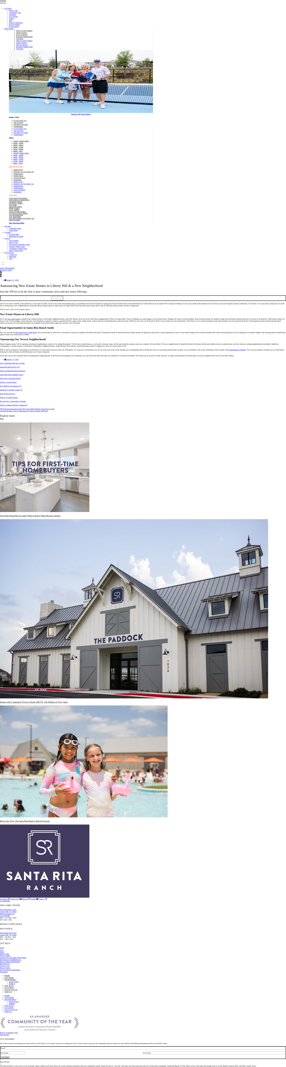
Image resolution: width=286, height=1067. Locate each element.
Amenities (12, 15)
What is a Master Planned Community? (14, 405)
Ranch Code (13, 11)
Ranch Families (14, 25)
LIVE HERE (9, 978)
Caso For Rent (19, 178)
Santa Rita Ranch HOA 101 (10, 367)
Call (1, 950)
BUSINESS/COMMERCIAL (10, 960)
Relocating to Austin (16, 236)
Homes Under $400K (21, 141)
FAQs (2, 948)
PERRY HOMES (14, 208)
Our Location (13, 240)
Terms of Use (4, 966)
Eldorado (17, 180)
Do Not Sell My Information (10, 970)
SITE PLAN (9, 986)
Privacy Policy (5, 968)
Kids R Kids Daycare (7, 394)
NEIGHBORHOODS (16, 167)
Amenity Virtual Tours (17, 246)
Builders (12, 984)
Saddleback (18, 174)
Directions (12, 257)
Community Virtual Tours (18, 249)
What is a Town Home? (8, 382)
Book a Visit (13, 242)
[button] (143, 272)
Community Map (15, 228)
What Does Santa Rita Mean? (10, 378)
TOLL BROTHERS (15, 217)
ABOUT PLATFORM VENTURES (13, 958)
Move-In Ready (22, 35)
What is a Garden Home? (9, 398)
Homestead (18, 170)
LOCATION (9, 988)
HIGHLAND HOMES (15, 207)
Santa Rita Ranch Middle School (11, 375)
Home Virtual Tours (16, 251)
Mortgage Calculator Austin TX (11, 390)
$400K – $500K (18, 143)
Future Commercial (16, 23)
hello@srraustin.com (7, 914)
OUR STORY (5, 956)
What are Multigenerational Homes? (12, 371)
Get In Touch (9, 253)
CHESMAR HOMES (15, 202)
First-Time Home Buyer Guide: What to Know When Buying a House (30, 516)
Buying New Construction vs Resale (13, 401)
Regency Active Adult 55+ (23, 172)
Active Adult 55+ (20, 121)
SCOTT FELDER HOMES (17, 212)
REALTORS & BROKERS (10, 962)
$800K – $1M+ (18, 151)
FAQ (11, 259)
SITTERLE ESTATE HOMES (18, 213)
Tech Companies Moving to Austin (12, 363)
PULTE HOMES (14, 210)
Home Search (21, 33)
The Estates (18, 123)
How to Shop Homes (24, 31)
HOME (7, 976)
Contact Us (13, 255)
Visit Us (7, 238)
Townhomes (18, 127)
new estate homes (14, 319)
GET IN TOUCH (10, 990)
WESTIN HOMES (14, 220)
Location (7, 232)
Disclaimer (4, 972)
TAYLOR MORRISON (16, 215)
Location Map (14, 234)
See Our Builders (16, 223)
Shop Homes (9, 29)
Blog (10, 21)
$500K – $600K (18, 145)
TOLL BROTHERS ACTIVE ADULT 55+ (22, 218)
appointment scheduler (238, 350)
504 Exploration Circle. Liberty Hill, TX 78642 (8, 911)
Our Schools (13, 17)
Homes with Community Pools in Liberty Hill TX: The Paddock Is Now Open (34, 702)
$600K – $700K (18, 147)
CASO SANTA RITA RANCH (18, 198)
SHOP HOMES (10, 980)
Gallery (11, 19)
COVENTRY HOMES (16, 203)
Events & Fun (14, 27)
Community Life (15, 13)
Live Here (8, 9)
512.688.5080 (5, 916)
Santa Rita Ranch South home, (26, 332)
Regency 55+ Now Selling (81, 114)
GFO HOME (13, 205)
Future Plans (13, 230)
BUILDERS (13, 195)
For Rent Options (20, 125)
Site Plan (7, 226)
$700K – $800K (18, 149)
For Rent (19, 39)
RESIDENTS (5, 964)
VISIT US (8, 992)
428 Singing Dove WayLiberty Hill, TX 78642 (8, 934)
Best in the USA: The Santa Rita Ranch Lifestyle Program (25, 821)
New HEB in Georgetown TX (11, 386)
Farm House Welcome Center (19, 244)
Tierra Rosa (18, 176)
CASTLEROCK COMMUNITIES (19, 200)
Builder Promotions (24, 37)
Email (2, 952)
